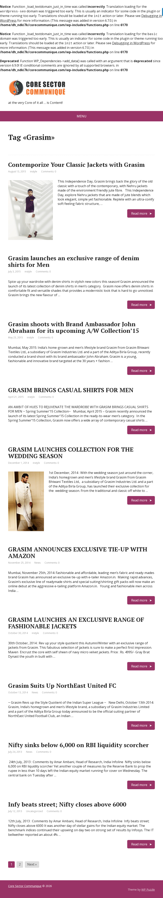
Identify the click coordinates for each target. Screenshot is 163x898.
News (37, 562)
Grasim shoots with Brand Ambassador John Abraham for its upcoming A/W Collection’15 (73, 327)
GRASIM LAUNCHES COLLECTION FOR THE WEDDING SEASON (70, 452)
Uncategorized (34, 811)
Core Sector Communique (25, 886)
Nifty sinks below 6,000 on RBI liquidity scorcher (78, 745)
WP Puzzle (148, 889)
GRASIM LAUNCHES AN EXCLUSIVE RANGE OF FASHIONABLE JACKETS (76, 623)
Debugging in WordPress (131, 43)
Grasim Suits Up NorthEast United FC (62, 686)
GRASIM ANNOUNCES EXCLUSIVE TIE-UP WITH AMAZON (77, 552)
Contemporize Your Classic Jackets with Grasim (76, 165)
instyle (33, 171)
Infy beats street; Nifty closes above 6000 (67, 804)
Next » (32, 864)
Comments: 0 (48, 171)
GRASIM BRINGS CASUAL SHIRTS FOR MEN (70, 390)
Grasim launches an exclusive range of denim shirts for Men (73, 261)
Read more (139, 213)
